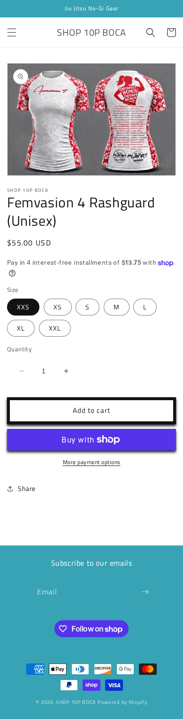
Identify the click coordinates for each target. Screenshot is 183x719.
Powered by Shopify (122, 702)
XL (21, 328)
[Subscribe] (145, 591)
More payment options (92, 462)
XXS (23, 307)
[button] (11, 32)
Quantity (19, 349)
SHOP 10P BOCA (76, 702)
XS (57, 307)
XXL (55, 328)
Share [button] (27, 488)
